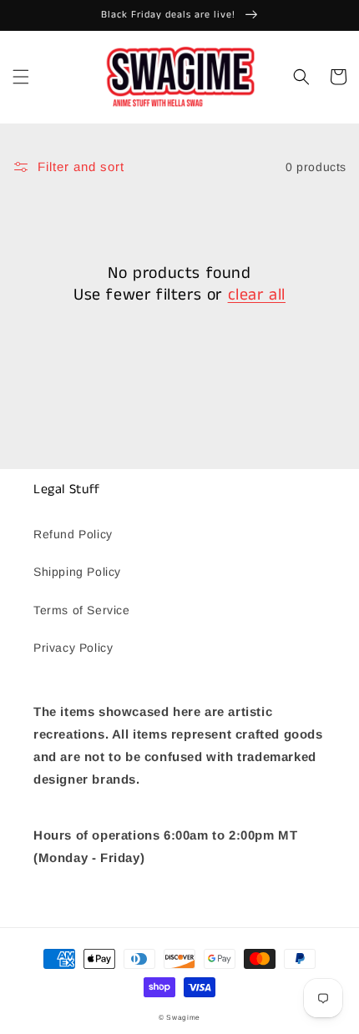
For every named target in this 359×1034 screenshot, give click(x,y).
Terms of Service (81, 610)
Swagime (183, 1017)
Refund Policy (73, 534)
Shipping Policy (77, 571)
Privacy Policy (73, 647)
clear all (257, 295)
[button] (21, 76)
